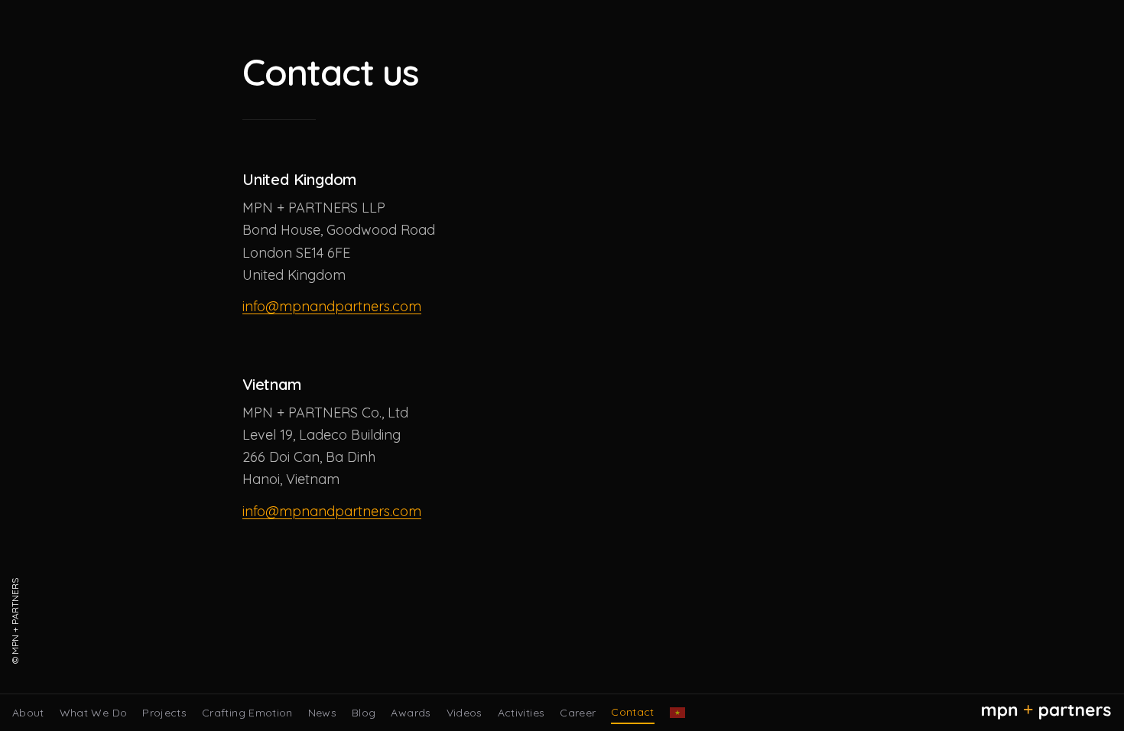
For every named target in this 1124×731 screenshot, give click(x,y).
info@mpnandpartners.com (331, 306)
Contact (632, 712)
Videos (464, 713)
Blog (363, 713)
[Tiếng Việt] (677, 712)
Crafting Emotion (247, 713)
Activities (521, 713)
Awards (410, 713)
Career (578, 713)
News (322, 713)
